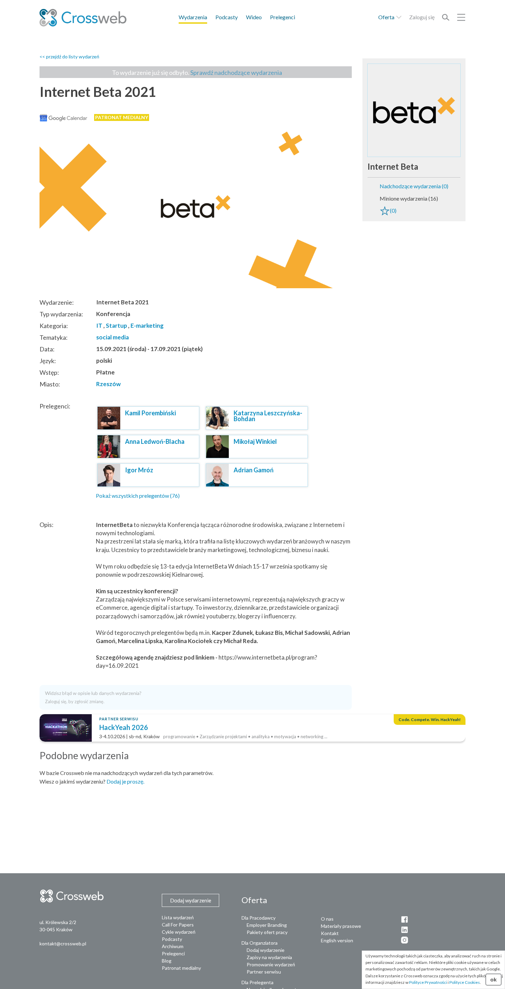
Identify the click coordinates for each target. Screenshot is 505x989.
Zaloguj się (422, 17)
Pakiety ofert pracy (267, 932)
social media (112, 337)
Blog (166, 961)
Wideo (254, 17)
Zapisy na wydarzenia (269, 957)
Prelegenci (282, 17)
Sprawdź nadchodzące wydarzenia (236, 72)
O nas (327, 919)
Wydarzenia (193, 17)
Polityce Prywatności (428, 982)
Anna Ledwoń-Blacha (154, 441)
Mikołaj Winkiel (255, 441)
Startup (116, 325)
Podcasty (226, 17)
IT (99, 325)
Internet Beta (393, 166)
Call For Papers (178, 925)
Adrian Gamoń (253, 470)
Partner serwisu (264, 972)
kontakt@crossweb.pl (63, 943)
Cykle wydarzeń (178, 932)
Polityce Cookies (464, 982)
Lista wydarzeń (178, 917)
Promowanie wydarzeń (271, 964)
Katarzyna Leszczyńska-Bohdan (268, 416)
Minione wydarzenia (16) (409, 198)
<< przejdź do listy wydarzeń (69, 56)
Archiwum (172, 946)
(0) (393, 210)
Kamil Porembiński (150, 413)
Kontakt (330, 933)
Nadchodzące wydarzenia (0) (414, 186)
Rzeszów (108, 383)
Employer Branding (267, 925)
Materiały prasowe (341, 926)
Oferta (386, 17)
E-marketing (147, 325)
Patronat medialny (181, 968)
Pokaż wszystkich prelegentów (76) (138, 495)
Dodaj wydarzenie (265, 950)
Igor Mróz (139, 470)
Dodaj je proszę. (125, 781)
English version (337, 940)
